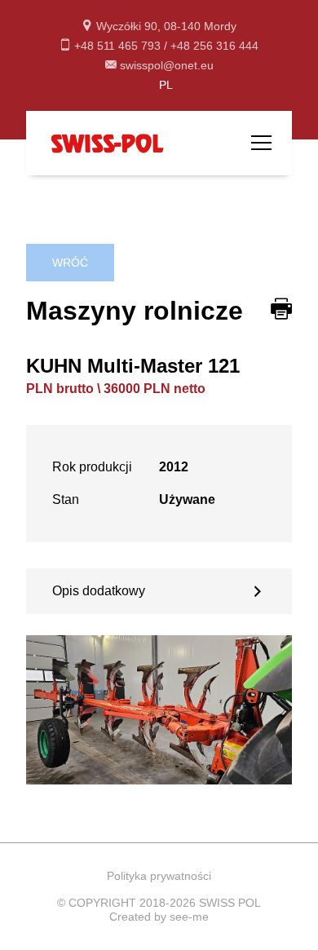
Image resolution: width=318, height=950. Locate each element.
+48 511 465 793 (119, 45)
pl (166, 84)
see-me (189, 916)
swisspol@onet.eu (167, 65)
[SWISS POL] (107, 142)
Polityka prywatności (159, 875)
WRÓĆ (70, 262)
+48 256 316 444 (214, 45)
